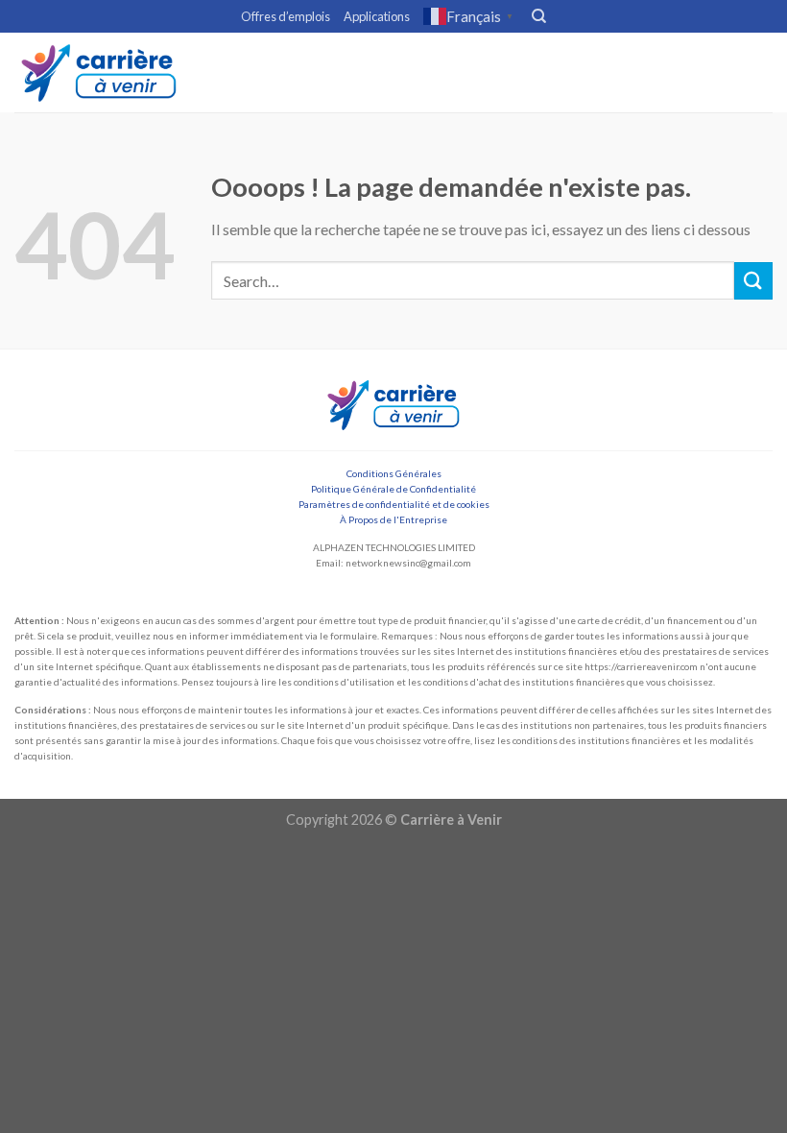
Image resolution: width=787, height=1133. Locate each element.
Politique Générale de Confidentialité (393, 488)
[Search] (539, 16)
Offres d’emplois (285, 16)
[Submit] (753, 281)
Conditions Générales (393, 473)
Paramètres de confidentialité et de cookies (393, 504)
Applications (377, 16)
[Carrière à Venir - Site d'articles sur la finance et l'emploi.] (98, 73)
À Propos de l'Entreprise (393, 519)
